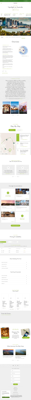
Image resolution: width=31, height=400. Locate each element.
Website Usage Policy (15, 392)
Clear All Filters (1, 243)
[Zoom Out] (1, 153)
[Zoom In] (1, 152)
